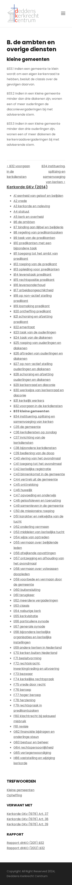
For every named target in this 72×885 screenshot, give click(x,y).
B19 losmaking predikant (31, 306)
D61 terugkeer (24, 595)
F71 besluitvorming (27, 658)
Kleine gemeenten (20, 790)
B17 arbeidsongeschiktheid (33, 290)
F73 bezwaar (23, 674)
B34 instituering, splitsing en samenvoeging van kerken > (53, 174)
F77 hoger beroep (27, 695)
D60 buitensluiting (26, 590)
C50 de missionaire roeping (33, 511)
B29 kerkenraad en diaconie (34, 385)
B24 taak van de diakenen (32, 337)
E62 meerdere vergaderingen (35, 600)
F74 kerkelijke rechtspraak (33, 679)
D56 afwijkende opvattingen (34, 553)
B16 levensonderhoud (29, 285)
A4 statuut (21, 211)
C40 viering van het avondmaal (37, 458)
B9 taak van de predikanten (34, 238)
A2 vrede (20, 201)
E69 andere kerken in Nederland (37, 647)
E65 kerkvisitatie (25, 616)
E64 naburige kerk (27, 611)
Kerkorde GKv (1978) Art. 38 (27, 819)
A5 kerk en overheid (28, 217)
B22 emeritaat (24, 327)
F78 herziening (24, 700)
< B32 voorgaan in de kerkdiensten (18, 171)
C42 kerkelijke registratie (32, 469)
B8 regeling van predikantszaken (38, 232)
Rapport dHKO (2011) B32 (25, 843)
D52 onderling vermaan (31, 527)
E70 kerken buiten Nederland (35, 653)
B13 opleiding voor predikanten (36, 269)
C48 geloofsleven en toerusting (37, 500)
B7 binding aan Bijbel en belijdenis (38, 227)
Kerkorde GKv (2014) (27, 187)
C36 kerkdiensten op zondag (35, 432)
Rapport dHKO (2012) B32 (26, 848)
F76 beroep (22, 689)
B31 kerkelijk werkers (28, 400)
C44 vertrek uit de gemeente (35, 479)
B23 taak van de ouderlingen (34, 332)
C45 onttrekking (25, 484)
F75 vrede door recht (29, 684)
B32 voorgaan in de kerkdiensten (38, 406)
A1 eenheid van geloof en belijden (38, 195)
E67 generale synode (29, 626)
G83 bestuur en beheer (31, 742)
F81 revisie (20, 726)
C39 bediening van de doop (33, 453)
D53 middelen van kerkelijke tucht (39, 532)
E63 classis (21, 605)
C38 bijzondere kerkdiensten (34, 448)
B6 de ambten (24, 222)
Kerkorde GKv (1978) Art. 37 (27, 814)
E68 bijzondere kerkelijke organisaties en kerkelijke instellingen (32, 637)
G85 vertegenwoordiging (32, 752)
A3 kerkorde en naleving (31, 206)
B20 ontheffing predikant (32, 311)
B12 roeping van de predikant (35, 264)
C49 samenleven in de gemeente (38, 505)
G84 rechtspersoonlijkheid (33, 747)
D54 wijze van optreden (31, 537)
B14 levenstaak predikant (32, 274)
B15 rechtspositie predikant (34, 280)
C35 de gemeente (27, 427)
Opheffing (14, 795)
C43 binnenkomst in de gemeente (39, 474)
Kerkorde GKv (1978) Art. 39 (27, 824)
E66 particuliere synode (31, 621)
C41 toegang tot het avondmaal (37, 464)
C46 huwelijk (22, 490)
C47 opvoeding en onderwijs (34, 495)
